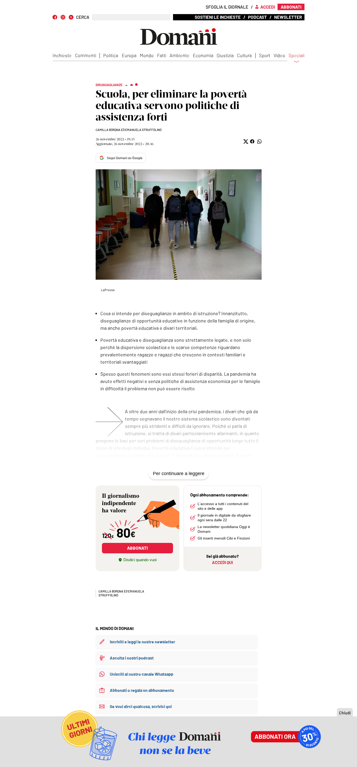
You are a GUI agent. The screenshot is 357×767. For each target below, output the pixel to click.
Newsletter (288, 17)
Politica (110, 55)
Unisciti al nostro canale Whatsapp (141, 674)
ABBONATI (137, 547)
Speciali (296, 55)
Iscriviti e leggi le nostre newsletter (142, 641)
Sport (264, 55)
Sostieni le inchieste (218, 17)
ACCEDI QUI (222, 562)
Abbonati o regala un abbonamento (142, 690)
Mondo (147, 55)
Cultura (244, 55)
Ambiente (179, 55)
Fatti (161, 55)
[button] (245, 141)
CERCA (82, 17)
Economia (203, 55)
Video (279, 55)
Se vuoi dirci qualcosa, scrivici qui (141, 706)
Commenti (85, 55)
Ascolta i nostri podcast (132, 657)
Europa (129, 55)
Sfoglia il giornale (227, 6)
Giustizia (225, 55)
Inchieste (62, 55)
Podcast (257, 17)
